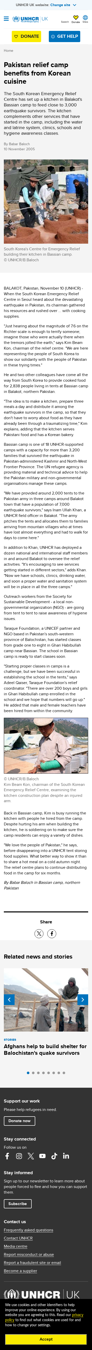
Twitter (30, 1156)
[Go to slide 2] (34, 1074)
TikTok (54, 1156)
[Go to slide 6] (54, 1074)
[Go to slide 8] (65, 1074)
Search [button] (65, 21)
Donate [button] (76, 22)
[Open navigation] (6, 19)
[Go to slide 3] (39, 1074)
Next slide (82, 999)
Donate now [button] (19, 1121)
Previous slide (9, 999)
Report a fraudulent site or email (32, 1263)
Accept (46, 1339)
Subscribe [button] (17, 1204)
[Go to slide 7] (60, 1074)
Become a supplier (20, 1271)
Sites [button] (85, 21)
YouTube (42, 1156)
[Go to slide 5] (49, 1074)
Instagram (19, 1156)
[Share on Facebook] (51, 933)
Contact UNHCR (18, 1238)
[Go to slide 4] (44, 1074)
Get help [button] (67, 36)
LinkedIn (66, 1156)
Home (8, 50)
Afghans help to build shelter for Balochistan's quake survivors (45, 1049)
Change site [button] (60, 4)
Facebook (7, 1156)
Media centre (15, 1246)
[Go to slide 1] (29, 1074)
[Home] (30, 19)
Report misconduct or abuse (29, 1254)
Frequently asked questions (28, 1230)
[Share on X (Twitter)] (38, 933)
